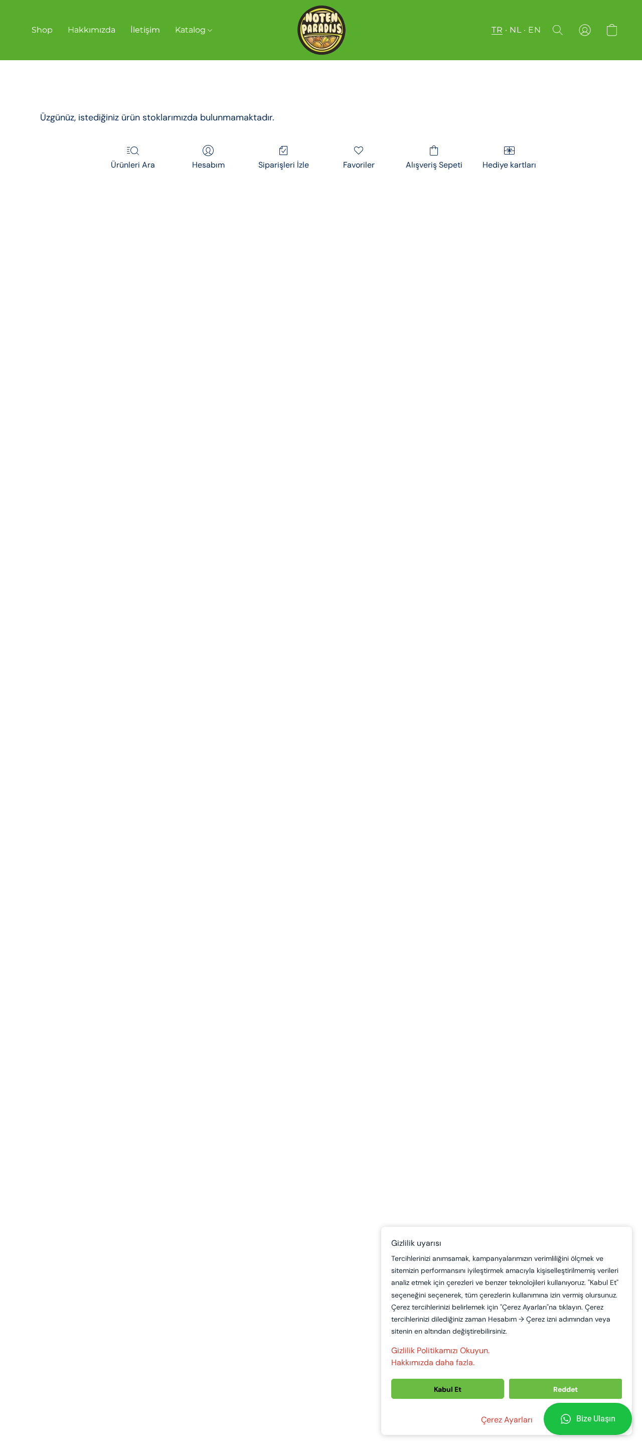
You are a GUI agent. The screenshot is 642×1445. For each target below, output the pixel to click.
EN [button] (534, 30)
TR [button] (497, 30)
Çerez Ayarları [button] (507, 1419)
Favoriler (359, 165)
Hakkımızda (91, 30)
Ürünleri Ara (133, 165)
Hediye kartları (509, 165)
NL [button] (515, 30)
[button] (588, 1419)
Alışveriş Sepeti (434, 165)
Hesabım (208, 165)
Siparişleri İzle (283, 165)
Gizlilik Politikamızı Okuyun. (440, 1350)
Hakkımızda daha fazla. (432, 1362)
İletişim (145, 30)
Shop (42, 30)
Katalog (191, 30)
